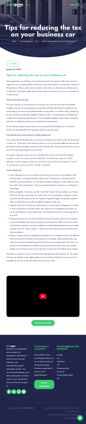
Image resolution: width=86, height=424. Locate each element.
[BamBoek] (15, 5)
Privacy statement (73, 411)
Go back (13, 63)
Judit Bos (75, 415)
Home (14, 41)
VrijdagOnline (74, 418)
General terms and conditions (68, 408)
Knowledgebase (26, 41)
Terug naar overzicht (43, 323)
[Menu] (74, 4)
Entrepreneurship (63, 368)
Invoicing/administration (65, 375)
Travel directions (50, 408)
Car (36, 41)
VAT (58, 365)
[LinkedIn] (13, 391)
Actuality (60, 355)
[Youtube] (23, 391)
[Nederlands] (29, 5)
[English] (27, 5)
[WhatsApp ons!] (80, 418)
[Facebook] (9, 391)
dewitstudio (63, 415)
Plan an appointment (44, 384)
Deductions (61, 361)
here (38, 229)
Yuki (58, 378)
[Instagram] (18, 391)
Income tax (60, 371)
